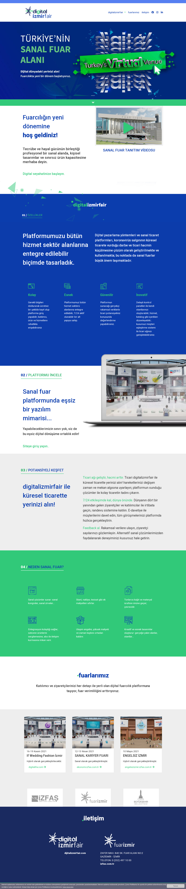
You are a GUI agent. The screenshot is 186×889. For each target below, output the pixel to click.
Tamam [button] (175, 886)
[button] (117, 12)
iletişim (145, 12)
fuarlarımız (133, 12)
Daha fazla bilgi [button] (68, 887)
